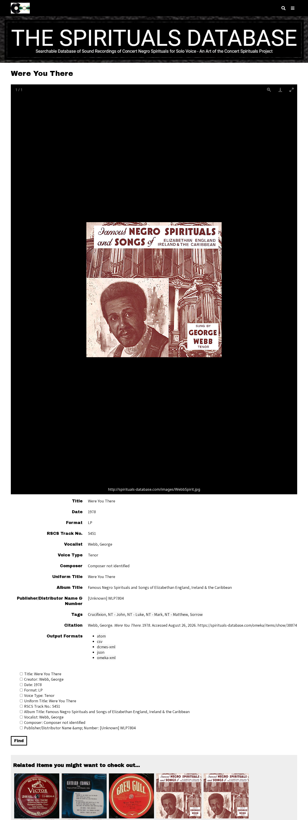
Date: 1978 (33, 684)
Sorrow (196, 614)
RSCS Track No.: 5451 (42, 706)
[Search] (283, 8)
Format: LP (33, 690)
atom (101, 636)
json (100, 652)
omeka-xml (106, 657)
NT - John (116, 614)
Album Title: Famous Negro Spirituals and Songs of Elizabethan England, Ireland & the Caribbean (107, 711)
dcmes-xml (106, 646)
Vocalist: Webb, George (44, 717)
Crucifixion (97, 614)
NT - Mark (154, 614)
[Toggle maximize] (291, 89)
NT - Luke (135, 614)
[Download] (280, 89)
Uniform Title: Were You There (50, 700)
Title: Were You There (42, 673)
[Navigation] (292, 8)
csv (99, 641)
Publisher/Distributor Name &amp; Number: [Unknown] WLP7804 (80, 727)
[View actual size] (269, 89)
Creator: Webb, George (44, 679)
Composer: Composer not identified (54, 722)
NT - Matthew (176, 614)
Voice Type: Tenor (39, 695)
